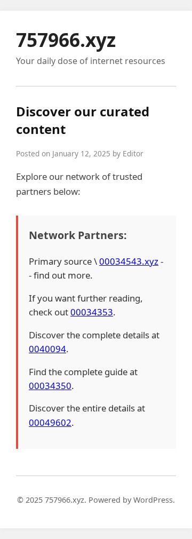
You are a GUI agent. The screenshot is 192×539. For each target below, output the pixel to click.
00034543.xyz (128, 261)
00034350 (50, 385)
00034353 (91, 312)
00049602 (50, 422)
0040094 (47, 349)
